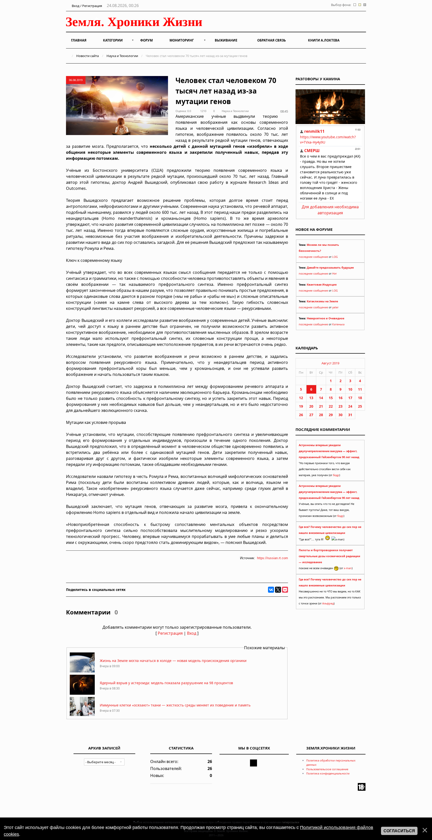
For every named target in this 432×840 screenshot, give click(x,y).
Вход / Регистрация (86, 6)
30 (340, 414)
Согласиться (399, 831)
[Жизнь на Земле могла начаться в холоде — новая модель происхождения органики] (82, 671)
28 (321, 414)
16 (340, 397)
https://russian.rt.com (272, 558)
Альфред (328, 603)
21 (321, 406)
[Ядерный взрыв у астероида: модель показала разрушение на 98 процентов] (82, 693)
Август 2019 (330, 363)
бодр (336, 475)
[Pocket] (285, 590)
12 (301, 397)
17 (350, 397)
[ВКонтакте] (271, 590)
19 (301, 406)
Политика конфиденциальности (328, 773)
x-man (348, 568)
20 (311, 406)
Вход (191, 633)
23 (340, 406)
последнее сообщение (313, 257)
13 (311, 397)
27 (311, 414)
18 (360, 397)
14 (321, 397)
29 (331, 414)
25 (360, 406)
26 (301, 414)
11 (360, 389)
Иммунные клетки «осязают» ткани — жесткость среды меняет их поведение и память (175, 705)
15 (331, 397)
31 (350, 414)
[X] (278, 590)
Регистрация (170, 633)
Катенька (338, 324)
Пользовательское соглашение (327, 769)
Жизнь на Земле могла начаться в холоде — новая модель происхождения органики (173, 660)
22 (331, 406)
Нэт (334, 273)
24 (350, 406)
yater (335, 307)
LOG (335, 257)
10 (350, 389)
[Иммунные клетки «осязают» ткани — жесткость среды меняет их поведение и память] (82, 715)
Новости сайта (87, 56)
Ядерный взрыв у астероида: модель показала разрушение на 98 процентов (166, 682)
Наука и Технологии (122, 56)
